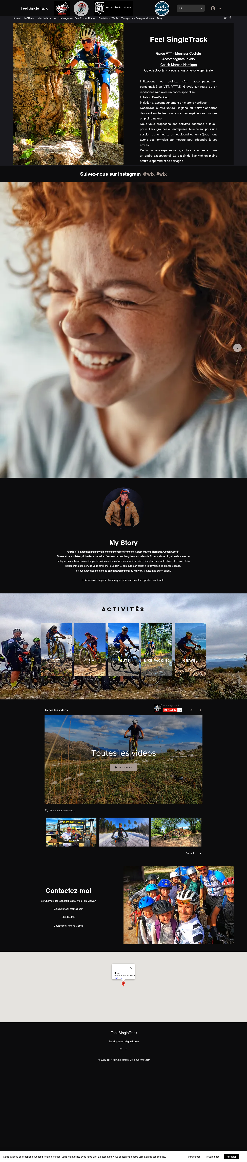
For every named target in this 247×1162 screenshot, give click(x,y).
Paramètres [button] (194, 1156)
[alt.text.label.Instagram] (225, 17)
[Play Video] (71, 831)
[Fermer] (243, 1156)
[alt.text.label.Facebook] (230, 17)
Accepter (231, 1156)
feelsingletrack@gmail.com (68, 908)
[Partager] (191, 710)
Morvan (138, 570)
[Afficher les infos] (199, 710)
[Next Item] (237, 348)
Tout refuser (212, 1156)
